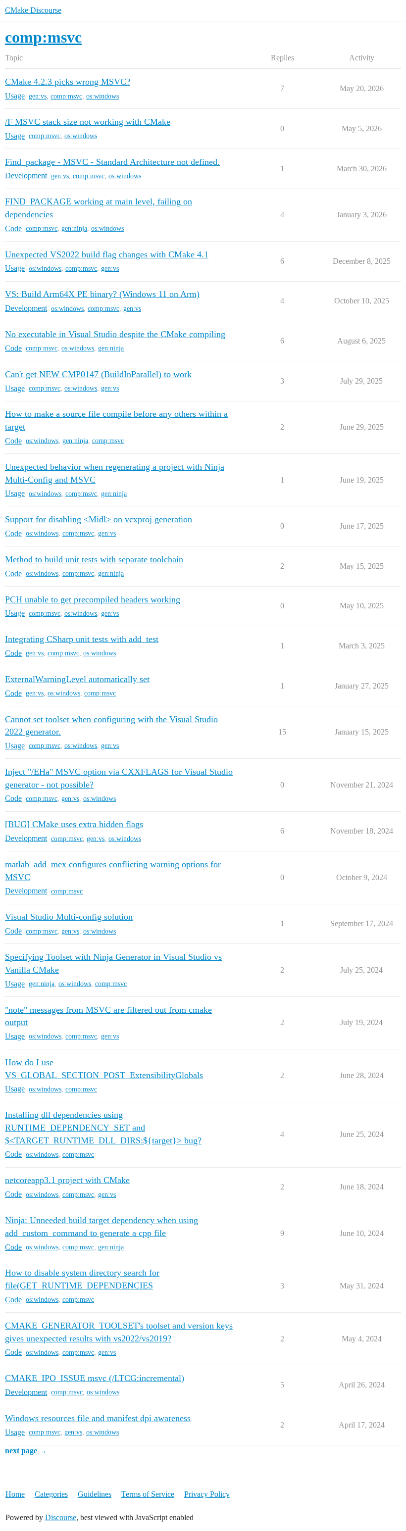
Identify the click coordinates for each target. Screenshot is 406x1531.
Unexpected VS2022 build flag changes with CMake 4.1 (106, 254)
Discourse (60, 1517)
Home (15, 1494)
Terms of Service (147, 1494)
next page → (26, 1450)
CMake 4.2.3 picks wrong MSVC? (67, 82)
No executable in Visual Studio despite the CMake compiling (115, 334)
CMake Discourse (33, 10)
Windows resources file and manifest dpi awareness (98, 1418)
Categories (51, 1494)
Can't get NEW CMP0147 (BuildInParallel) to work (98, 374)
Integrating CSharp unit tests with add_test (81, 639)
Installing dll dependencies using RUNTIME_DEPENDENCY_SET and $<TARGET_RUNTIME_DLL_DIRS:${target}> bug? (103, 1127)
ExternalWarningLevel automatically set (77, 679)
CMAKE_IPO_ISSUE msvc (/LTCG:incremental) (94, 1378)
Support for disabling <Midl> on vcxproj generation (98, 519)
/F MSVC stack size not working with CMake (87, 122)
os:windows (102, 96)
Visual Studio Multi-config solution (69, 917)
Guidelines (94, 1494)
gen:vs (38, 96)
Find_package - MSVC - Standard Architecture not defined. (112, 162)
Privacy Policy (207, 1494)
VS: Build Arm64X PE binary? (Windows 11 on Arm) (102, 294)
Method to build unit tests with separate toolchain (94, 559)
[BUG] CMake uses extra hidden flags (74, 824)
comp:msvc (66, 96)
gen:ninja (74, 228)
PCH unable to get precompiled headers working (92, 599)
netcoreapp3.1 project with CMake (67, 1180)
